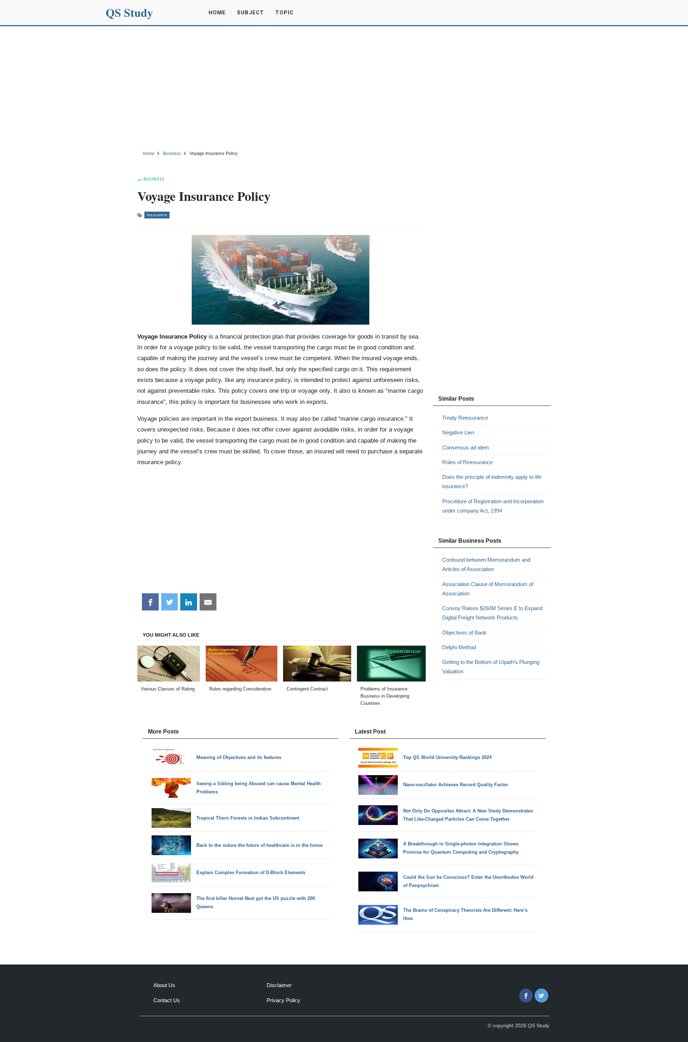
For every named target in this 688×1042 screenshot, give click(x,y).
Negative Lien (458, 432)
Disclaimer (279, 985)
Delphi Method (459, 647)
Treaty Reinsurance (465, 418)
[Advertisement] (344, 87)
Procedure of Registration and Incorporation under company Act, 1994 (493, 506)
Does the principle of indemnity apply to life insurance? (491, 481)
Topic (284, 12)
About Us (164, 985)
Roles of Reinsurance (467, 462)
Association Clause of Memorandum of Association (487, 589)
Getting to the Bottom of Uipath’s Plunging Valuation (490, 666)
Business (153, 178)
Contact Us (166, 1000)
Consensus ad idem (465, 447)
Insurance (157, 215)
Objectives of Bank (464, 633)
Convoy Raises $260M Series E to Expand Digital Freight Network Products (492, 613)
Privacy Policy (283, 1000)
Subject (250, 12)
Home (217, 12)
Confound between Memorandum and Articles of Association (486, 564)
